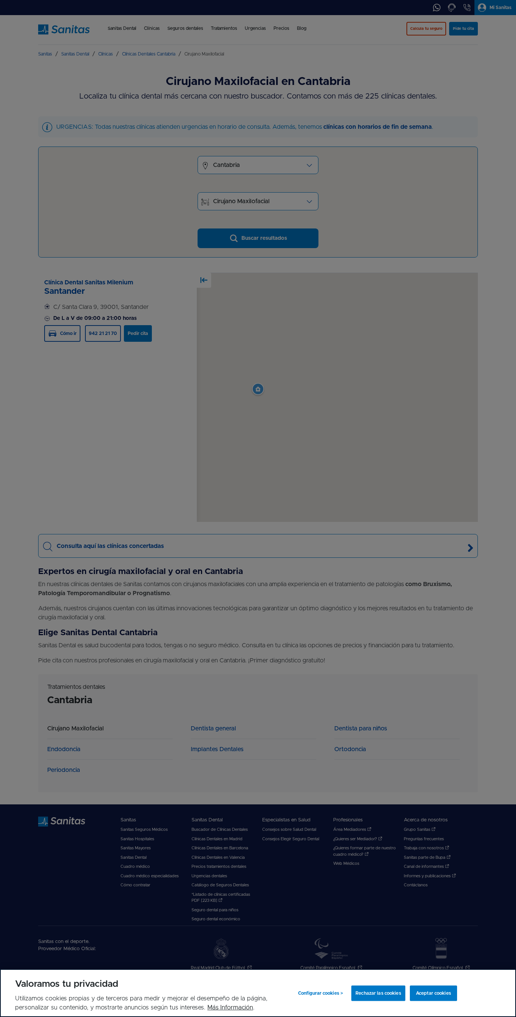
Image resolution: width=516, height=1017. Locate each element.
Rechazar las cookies (378, 993)
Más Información (230, 1008)
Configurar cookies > (320, 993)
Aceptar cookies (433, 993)
